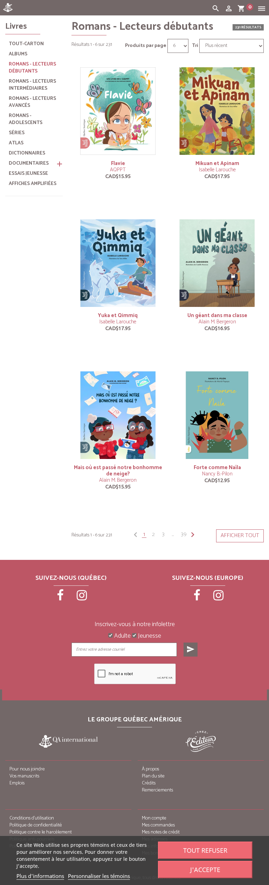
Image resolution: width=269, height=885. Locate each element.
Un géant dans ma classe (217, 315)
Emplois (17, 783)
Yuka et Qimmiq (118, 315)
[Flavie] (118, 111)
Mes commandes (158, 825)
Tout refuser (205, 850)
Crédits (149, 783)
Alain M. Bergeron (217, 321)
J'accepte (205, 869)
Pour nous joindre (27, 769)
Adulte (122, 636)
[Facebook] (61, 597)
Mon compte (154, 818)
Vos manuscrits (24, 776)
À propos (150, 769)
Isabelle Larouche (217, 169)
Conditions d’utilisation (31, 818)
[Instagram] (82, 597)
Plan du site (153, 776)
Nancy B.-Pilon (217, 473)
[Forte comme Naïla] (217, 415)
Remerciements (157, 790)
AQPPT (118, 169)
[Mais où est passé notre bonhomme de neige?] (118, 415)
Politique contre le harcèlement (40, 832)
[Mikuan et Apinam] (217, 111)
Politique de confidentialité (35, 825)
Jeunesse (149, 636)
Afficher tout (240, 535)
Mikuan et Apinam (217, 163)
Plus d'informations (40, 875)
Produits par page (145, 45)
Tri (195, 45)
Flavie (118, 163)
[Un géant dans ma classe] (217, 263)
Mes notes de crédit (161, 832)
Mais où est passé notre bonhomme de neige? (118, 470)
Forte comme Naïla (217, 467)
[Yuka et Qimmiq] (118, 263)
